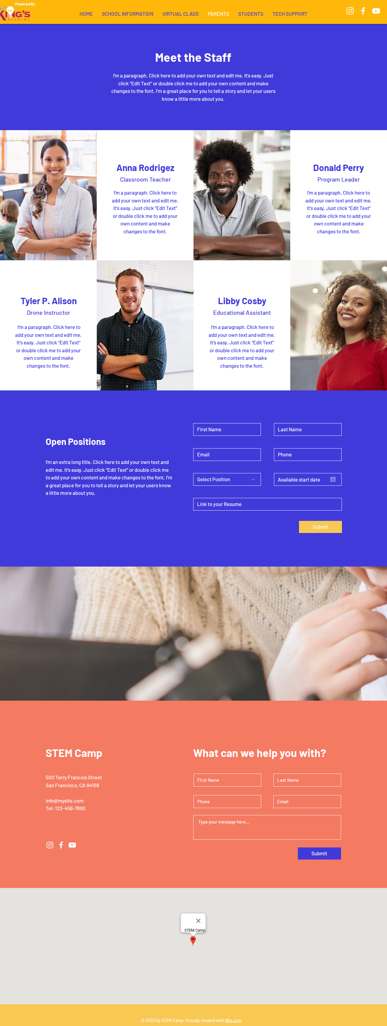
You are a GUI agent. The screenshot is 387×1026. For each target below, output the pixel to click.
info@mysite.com (65, 800)
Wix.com (233, 1020)
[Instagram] (350, 11)
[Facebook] (363, 11)
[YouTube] (376, 11)
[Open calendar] (332, 479)
